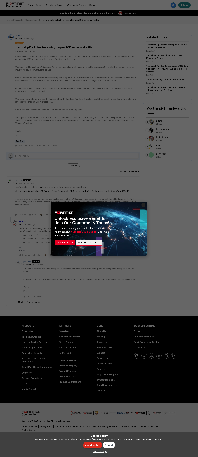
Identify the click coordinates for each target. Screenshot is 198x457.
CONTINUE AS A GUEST (88, 243)
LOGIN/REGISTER (65, 243)
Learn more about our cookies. (149, 439)
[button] (99, 451)
